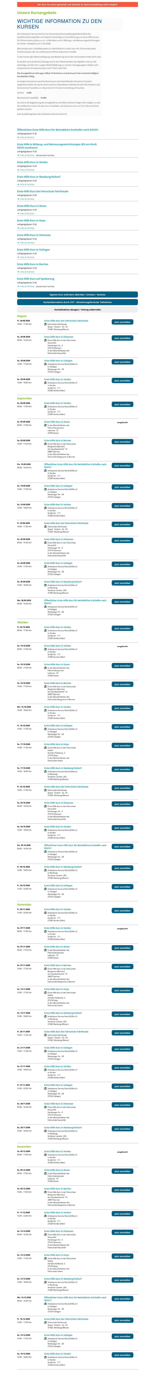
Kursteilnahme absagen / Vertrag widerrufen (77, 309)
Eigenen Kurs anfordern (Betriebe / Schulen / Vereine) (77, 294)
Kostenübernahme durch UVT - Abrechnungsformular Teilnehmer (77, 302)
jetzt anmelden (122, 322)
